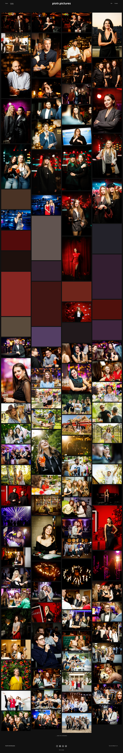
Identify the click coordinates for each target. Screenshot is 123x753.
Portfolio (12, 3)
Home (6, 3)
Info (111, 3)
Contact (116, 3)
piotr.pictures (61, 3)
